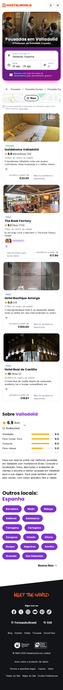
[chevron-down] (24, 425)
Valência (11, 518)
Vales (50, 668)
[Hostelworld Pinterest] (42, 612)
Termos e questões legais (23, 668)
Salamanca (32, 518)
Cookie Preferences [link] (48, 676)
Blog (10, 633)
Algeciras (29, 546)
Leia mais (23, 109)
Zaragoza (11, 537)
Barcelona (12, 508)
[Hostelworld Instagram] (28, 612)
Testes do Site (13, 676)
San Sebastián (34, 556)
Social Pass (49, 633)
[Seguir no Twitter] (21, 612)
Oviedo (31, 537)
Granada (11, 556)
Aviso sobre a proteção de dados (31, 661)
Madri (31, 508)
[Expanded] (6, 89)
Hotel (8, 217)
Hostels (18, 633)
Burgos (10, 546)
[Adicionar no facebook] (14, 612)
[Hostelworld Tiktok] (49, 612)
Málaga (48, 508)
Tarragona (12, 527)
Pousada (10, 146)
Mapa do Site (29, 676)
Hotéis (27, 633)
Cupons (42, 668)
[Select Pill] (51, 5)
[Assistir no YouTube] (35, 612)
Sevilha (49, 546)
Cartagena (34, 527)
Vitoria (49, 537)
